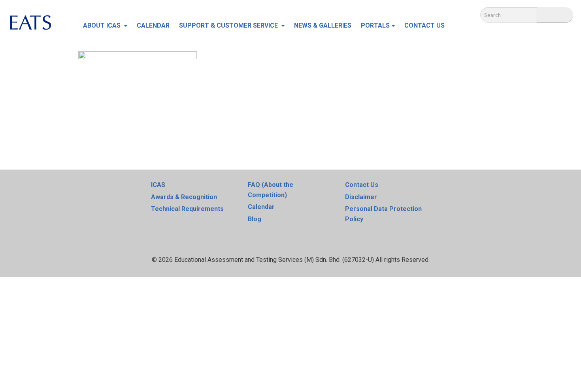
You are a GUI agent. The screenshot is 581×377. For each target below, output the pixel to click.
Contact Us (361, 184)
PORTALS (375, 25)
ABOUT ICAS (102, 25)
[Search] (555, 15)
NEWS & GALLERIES (322, 25)
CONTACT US (424, 25)
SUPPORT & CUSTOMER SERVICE (229, 25)
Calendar (261, 207)
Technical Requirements (187, 209)
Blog (254, 219)
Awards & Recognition (184, 197)
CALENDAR (153, 25)
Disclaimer (361, 197)
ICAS (158, 184)
